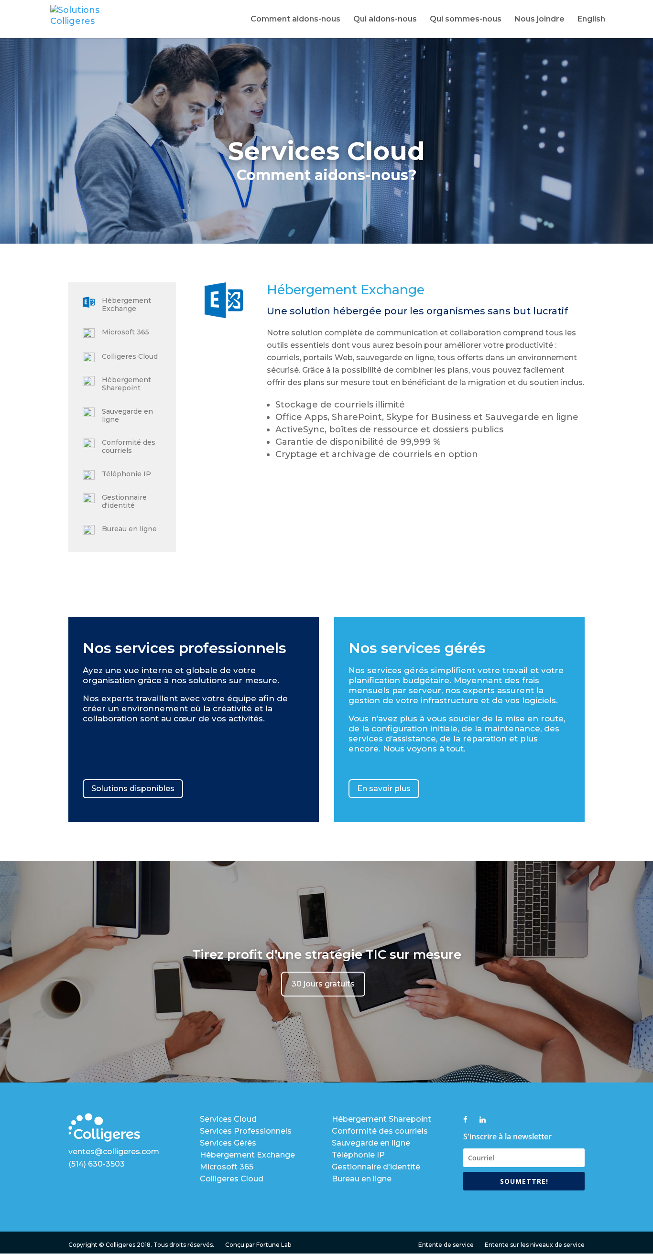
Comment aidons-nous (295, 19)
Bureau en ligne (129, 529)
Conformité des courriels (128, 446)
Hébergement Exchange (126, 304)
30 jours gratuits (323, 983)
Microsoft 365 (125, 332)
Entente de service (446, 1244)
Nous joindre (539, 19)
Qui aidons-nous (385, 19)
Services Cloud (228, 1119)
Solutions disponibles (132, 788)
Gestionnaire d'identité (124, 501)
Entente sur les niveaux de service (535, 1244)
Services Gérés (228, 1142)
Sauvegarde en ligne (127, 415)
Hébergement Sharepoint (126, 383)
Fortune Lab (273, 1244)
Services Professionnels (246, 1131)
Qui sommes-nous (465, 19)
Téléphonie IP (126, 474)
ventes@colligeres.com (113, 1151)
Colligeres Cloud (130, 356)
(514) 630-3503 (96, 1163)
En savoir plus (384, 788)
